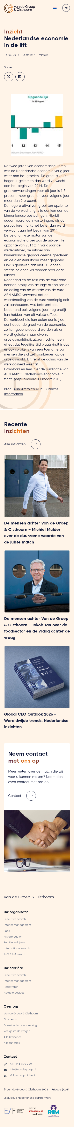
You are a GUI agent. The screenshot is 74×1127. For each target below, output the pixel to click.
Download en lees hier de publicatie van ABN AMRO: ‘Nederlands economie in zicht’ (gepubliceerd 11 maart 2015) (36, 375)
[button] (8, 76)
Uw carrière (13, 969)
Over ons (11, 1007)
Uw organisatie (16, 913)
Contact (10, 1057)
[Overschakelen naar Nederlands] (55, 8)
